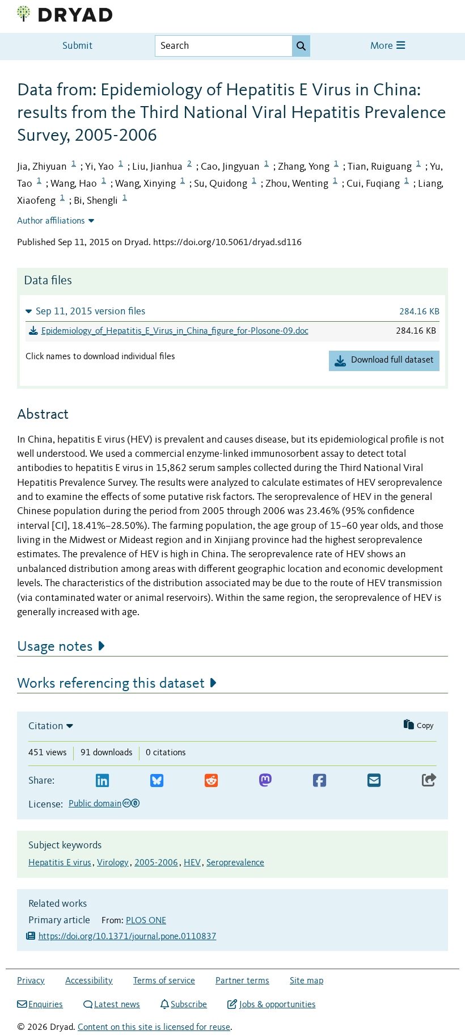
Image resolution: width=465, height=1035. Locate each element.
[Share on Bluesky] (156, 781)
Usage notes (55, 646)
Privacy (31, 981)
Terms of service (164, 981)
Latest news (117, 1004)
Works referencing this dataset (111, 683)
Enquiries (45, 1004)
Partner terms (242, 981)
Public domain (95, 804)
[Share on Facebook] (319, 781)
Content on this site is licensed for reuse (154, 1027)
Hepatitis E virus (59, 863)
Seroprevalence (235, 863)
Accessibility (89, 981)
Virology (113, 863)
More (382, 46)
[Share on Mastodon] (265, 781)
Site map (306, 981)
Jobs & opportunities (277, 1004)
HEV (192, 863)
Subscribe (189, 1004)
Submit (77, 46)
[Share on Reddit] (211, 781)
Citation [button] (46, 726)
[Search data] (301, 46)
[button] (232, 311)
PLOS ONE (146, 920)
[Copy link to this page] (429, 781)
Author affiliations (51, 221)
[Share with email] (374, 781)
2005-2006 (156, 863)
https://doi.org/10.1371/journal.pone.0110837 (128, 936)
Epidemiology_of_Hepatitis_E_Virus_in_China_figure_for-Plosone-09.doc (174, 331)
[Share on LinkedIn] (102, 781)
